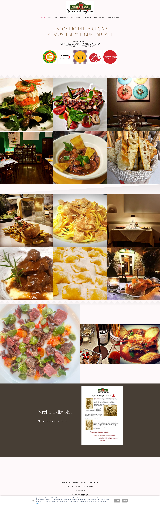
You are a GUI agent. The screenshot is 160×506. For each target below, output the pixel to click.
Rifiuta (125, 501)
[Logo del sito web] (80, 7)
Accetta (117, 501)
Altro (37, 503)
